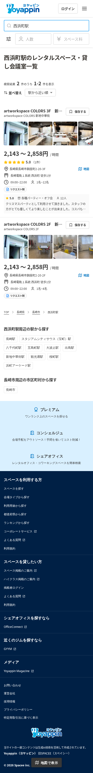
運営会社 (9, 693)
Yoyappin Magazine (17, 671)
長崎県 (21, 312)
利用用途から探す (15, 506)
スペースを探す (14, 489)
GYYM (8, 649)
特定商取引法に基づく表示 (21, 718)
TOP (6, 312)
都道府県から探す (15, 514)
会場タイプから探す (17, 497)
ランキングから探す (17, 523)
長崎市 (36, 312)
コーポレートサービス (18, 531)
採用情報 (9, 701)
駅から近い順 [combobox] (38, 92)
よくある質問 (12, 540)
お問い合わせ (12, 685)
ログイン (68, 8)
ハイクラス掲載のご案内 (19, 579)
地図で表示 (49, 762)
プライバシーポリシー (18, 709)
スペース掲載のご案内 (18, 570)
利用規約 (9, 548)
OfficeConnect (13, 627)
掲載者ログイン (14, 588)
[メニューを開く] (84, 8)
